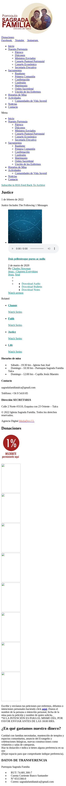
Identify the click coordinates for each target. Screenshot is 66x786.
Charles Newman (21, 268)
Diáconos (20, 55)
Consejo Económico (26, 64)
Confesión (20, 82)
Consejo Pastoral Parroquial (30, 61)
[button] (33, 112)
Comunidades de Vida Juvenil (31, 100)
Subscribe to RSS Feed (13, 185)
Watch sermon (15, 292)
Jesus (11, 274)
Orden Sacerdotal (24, 88)
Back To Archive (36, 185)
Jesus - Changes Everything (23, 271)
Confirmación (22, 79)
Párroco (19, 52)
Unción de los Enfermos (28, 91)
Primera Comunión (25, 76)
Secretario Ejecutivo (25, 67)
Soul (17, 274)
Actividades (14, 97)
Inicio (11, 46)
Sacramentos (15, 70)
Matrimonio (21, 85)
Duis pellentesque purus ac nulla (26, 258)
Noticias (12, 103)
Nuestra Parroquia (17, 49)
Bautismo (20, 73)
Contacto (13, 107)
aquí (44, 709)
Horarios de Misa (17, 94)
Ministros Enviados (25, 58)
